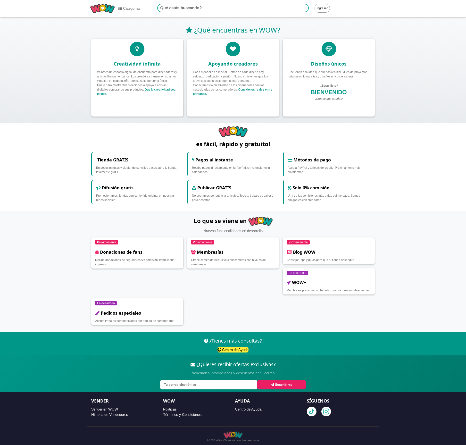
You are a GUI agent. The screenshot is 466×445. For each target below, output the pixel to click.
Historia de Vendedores (109, 414)
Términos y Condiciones (182, 414)
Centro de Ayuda (235, 350)
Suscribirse (283, 384)
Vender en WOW (104, 409)
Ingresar (322, 8)
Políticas (170, 409)
